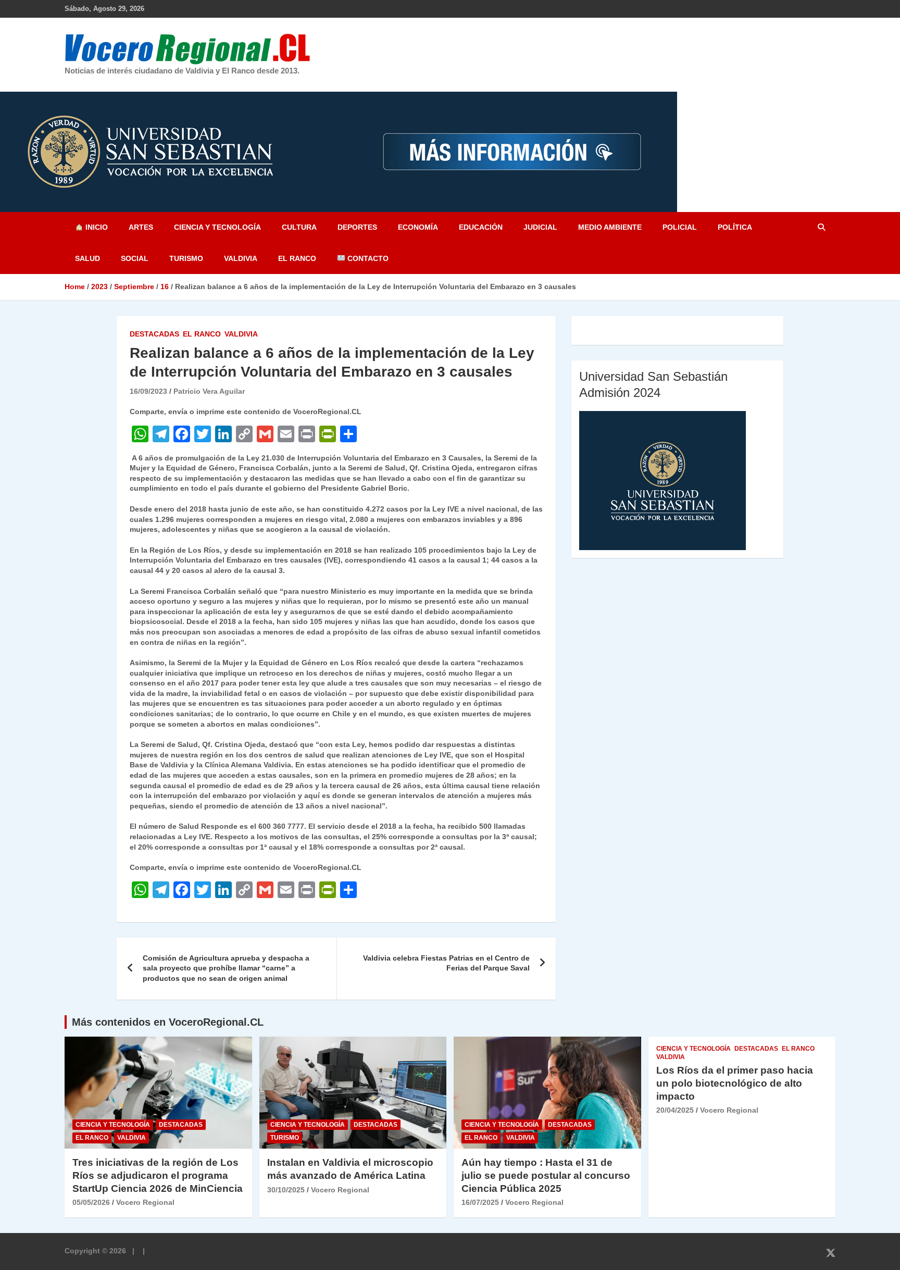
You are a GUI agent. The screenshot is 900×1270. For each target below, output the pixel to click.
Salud (87, 258)
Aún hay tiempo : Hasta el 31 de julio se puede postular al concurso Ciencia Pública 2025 (545, 1175)
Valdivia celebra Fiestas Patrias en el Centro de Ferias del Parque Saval (446, 963)
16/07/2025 (480, 1202)
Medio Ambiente (610, 227)
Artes (141, 227)
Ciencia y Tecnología (217, 227)
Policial (679, 227)
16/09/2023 (148, 391)
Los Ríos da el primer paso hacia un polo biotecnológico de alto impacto (734, 1083)
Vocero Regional (145, 1202)
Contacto (367, 258)
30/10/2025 (286, 1190)
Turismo (186, 258)
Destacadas (154, 334)
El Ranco (297, 258)
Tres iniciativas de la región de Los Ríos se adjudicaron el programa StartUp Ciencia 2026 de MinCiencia (157, 1175)
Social (134, 258)
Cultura (299, 227)
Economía (418, 227)
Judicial (540, 227)
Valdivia (240, 258)
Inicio (95, 227)
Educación (481, 227)
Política (735, 227)
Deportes (357, 227)
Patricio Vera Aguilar (209, 391)
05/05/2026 (91, 1202)
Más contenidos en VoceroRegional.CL (168, 1022)
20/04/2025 (675, 1110)
